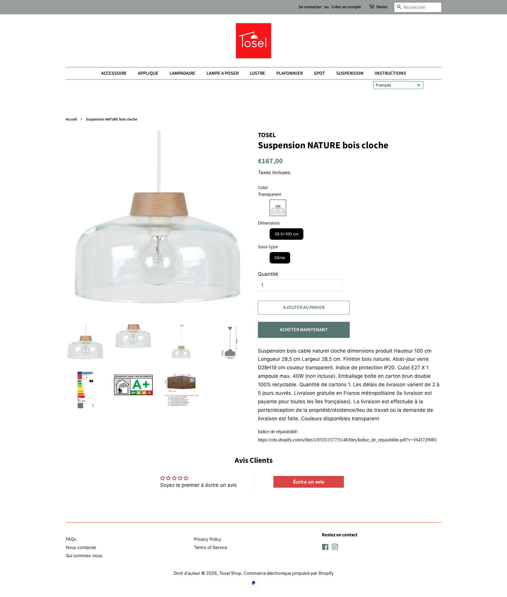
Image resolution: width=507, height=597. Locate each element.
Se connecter (310, 7)
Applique (148, 73)
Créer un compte (346, 7)
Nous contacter (81, 547)
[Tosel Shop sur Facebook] (325, 547)
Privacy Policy (207, 539)
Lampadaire (182, 73)
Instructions (390, 73)
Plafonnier (289, 73)
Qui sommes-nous (84, 555)
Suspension (350, 73)
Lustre (257, 73)
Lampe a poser (223, 73)
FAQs (71, 539)
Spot (319, 73)
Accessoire (114, 73)
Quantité (268, 274)
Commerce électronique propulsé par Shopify (289, 573)
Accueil (71, 119)
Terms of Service (210, 547)
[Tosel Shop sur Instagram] (335, 547)
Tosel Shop (230, 573)
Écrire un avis (308, 482)
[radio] (278, 208)
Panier (382, 7)
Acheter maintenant (304, 329)
